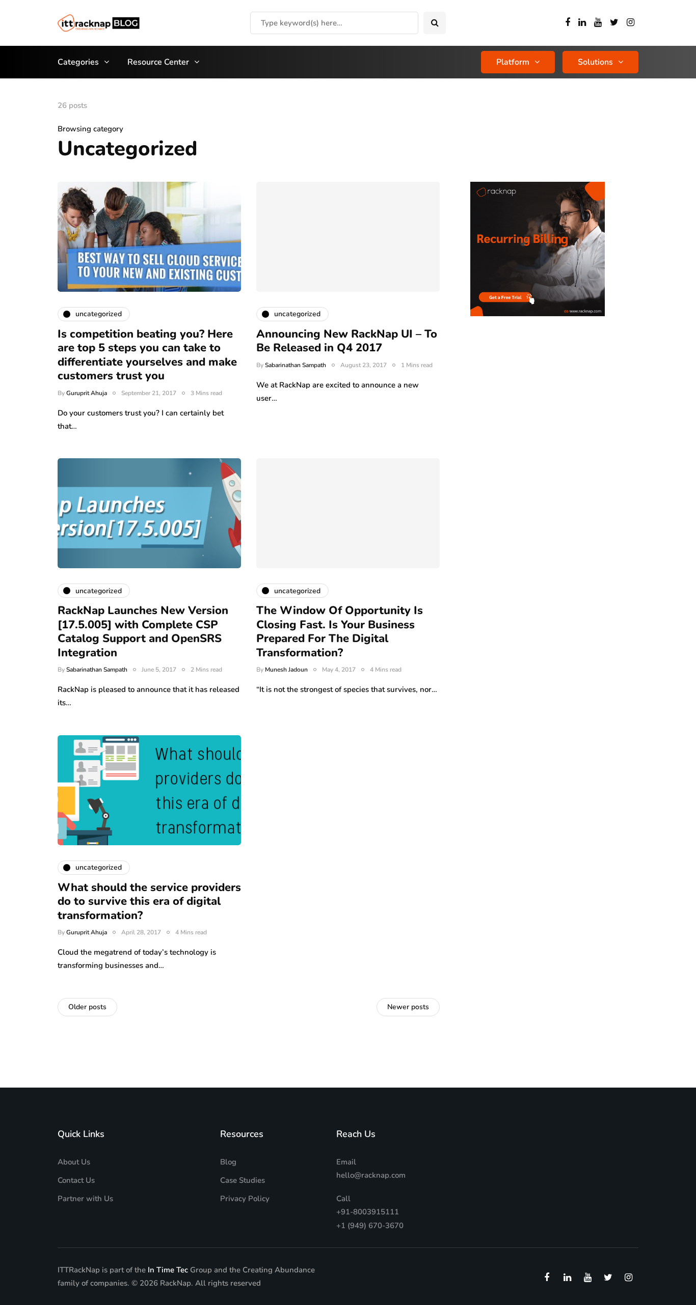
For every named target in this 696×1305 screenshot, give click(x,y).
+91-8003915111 (367, 1212)
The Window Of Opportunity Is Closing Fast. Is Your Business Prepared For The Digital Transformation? (339, 631)
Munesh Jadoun (286, 669)
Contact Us (76, 1180)
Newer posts (408, 1007)
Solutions (595, 62)
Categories (78, 62)
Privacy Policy (245, 1198)
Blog (228, 1162)
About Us (74, 1162)
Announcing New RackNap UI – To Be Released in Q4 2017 (346, 341)
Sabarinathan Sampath (295, 365)
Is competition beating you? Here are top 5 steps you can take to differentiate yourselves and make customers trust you (147, 355)
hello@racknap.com (371, 1175)
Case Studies (242, 1180)
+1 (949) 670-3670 (370, 1225)
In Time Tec (168, 1270)
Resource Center (158, 62)
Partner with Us (85, 1198)
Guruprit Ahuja (86, 393)
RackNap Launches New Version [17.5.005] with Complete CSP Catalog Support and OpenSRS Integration (143, 631)
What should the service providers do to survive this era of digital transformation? (149, 901)
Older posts (87, 1007)
